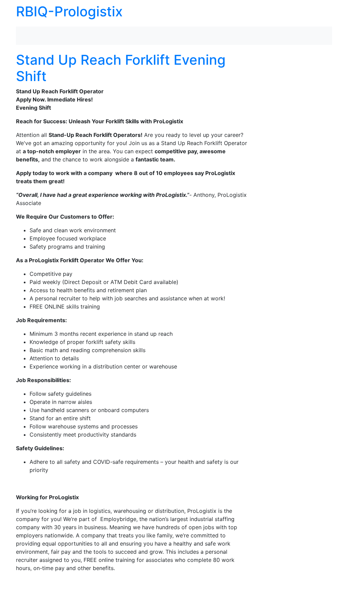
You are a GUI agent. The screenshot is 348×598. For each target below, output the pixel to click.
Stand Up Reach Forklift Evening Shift (121, 67)
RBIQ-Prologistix (69, 11)
